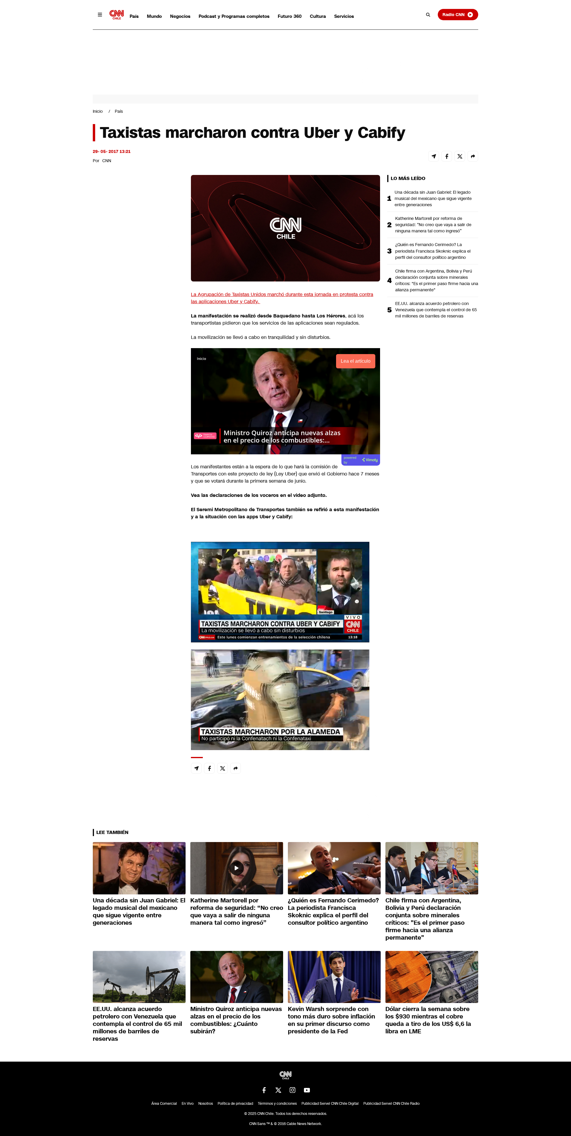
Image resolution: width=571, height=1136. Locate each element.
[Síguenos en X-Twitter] (278, 1090)
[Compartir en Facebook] (446, 156)
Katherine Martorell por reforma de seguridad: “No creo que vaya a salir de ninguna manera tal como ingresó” (433, 224)
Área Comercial (164, 1103)
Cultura (318, 16)
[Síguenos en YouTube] (307, 1090)
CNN (106, 161)
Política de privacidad (235, 1103)
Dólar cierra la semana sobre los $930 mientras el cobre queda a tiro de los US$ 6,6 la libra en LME (428, 1020)
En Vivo (188, 1103)
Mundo (154, 16)
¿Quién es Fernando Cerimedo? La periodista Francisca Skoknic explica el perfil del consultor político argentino (432, 251)
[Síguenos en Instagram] (292, 1090)
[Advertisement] (137, 516)
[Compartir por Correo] (433, 156)
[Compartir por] (473, 156)
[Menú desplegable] (100, 14)
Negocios (180, 16)
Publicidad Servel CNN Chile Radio (391, 1103)
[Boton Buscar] (428, 14)
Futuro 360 (290, 16)
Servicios (344, 16)
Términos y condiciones (277, 1103)
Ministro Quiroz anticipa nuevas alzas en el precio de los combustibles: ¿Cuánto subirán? (236, 1020)
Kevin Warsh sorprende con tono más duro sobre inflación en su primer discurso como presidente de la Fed (331, 1020)
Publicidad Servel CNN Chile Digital (330, 1103)
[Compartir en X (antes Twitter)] (459, 156)
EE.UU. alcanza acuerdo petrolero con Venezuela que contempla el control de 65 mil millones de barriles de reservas (436, 310)
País (134, 16)
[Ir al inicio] (116, 15)
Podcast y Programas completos (234, 16)
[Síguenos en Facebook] (264, 1090)
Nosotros (205, 1103)
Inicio (98, 111)
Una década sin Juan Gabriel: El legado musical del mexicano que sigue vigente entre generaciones (433, 198)
